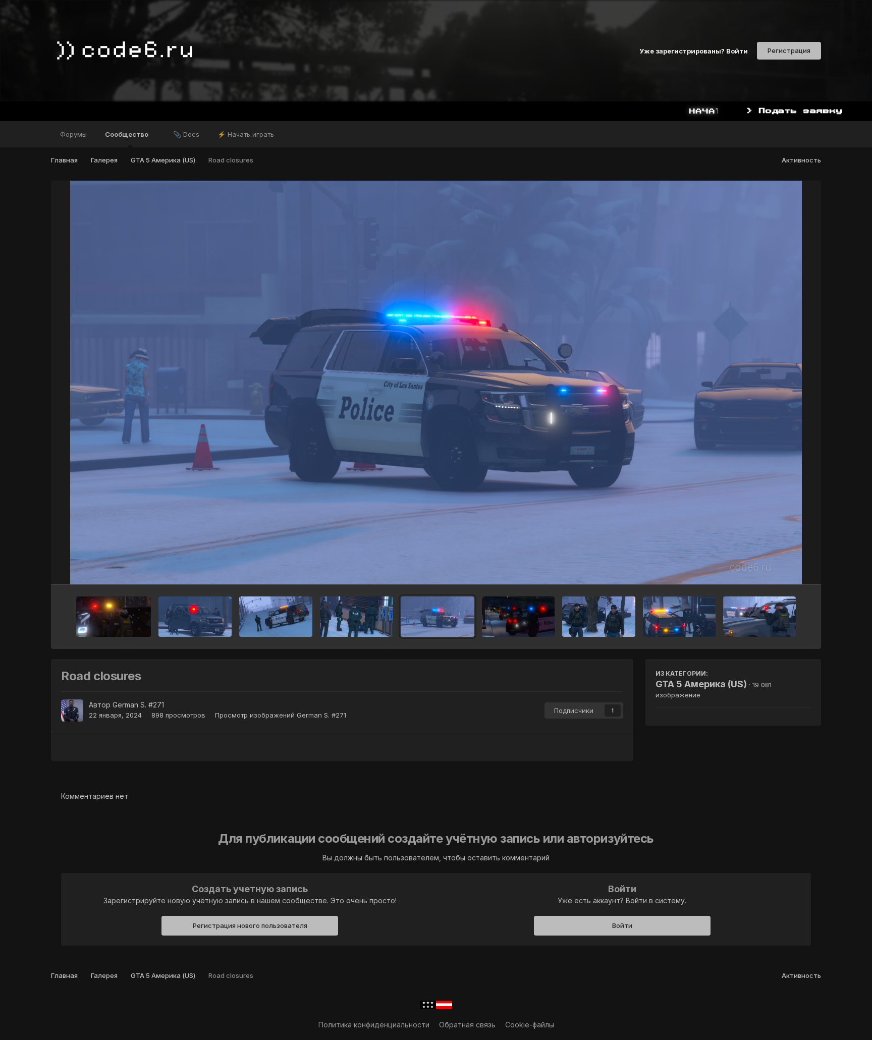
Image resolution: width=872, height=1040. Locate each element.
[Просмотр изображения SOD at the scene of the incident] (598, 616)
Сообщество (127, 134)
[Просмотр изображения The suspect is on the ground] (679, 616)
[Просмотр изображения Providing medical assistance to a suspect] (356, 616)
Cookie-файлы (529, 1024)
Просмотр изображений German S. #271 (280, 715)
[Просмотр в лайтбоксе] (436, 382)
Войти (622, 925)
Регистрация (789, 50)
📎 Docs (186, 134)
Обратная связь (467, 1024)
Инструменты (775, 566)
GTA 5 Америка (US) (701, 684)
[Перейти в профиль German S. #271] (72, 710)
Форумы (73, 134)
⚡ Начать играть (245, 134)
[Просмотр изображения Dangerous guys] (195, 616)
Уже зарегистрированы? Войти (693, 50)
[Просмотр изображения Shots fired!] (759, 616)
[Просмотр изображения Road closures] (437, 616)
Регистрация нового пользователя (250, 925)
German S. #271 (138, 704)
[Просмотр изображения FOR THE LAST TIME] (113, 616)
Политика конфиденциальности (373, 1024)
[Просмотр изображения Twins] (518, 616)
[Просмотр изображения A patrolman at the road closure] (275, 616)
